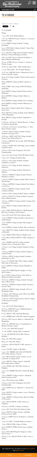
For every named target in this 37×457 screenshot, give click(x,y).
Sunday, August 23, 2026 (8, 9)
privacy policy (30, 448)
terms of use (20, 450)
